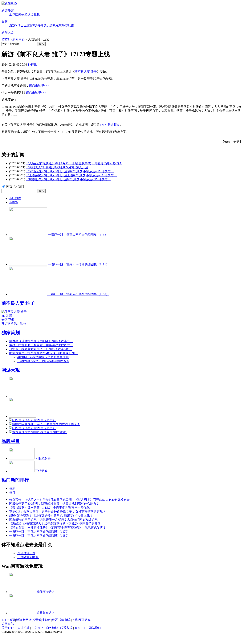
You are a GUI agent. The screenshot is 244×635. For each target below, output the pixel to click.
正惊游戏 (30, 25)
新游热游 (8, 10)
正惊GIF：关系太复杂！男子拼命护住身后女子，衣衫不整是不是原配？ (57, 511)
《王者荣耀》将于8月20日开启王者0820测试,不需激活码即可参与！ (71, 175)
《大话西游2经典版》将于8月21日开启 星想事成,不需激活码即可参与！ (74, 163)
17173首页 (8, 620)
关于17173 (8, 627)
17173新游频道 (110, 124)
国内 (18, 14)
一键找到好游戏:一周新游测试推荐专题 (43, 361)
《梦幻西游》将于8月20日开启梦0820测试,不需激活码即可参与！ (70, 171)
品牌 (5, 21)
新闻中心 (18, 39)
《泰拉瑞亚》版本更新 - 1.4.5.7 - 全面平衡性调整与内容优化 (49, 507)
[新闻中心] (9, 3)
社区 (55, 620)
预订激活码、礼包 (14, 323)
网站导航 (95, 627)
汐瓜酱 (69, 25)
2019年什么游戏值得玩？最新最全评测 (43, 357)
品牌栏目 (11, 441)
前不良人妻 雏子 (86, 71)
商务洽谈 (52, 627)
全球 (12, 14)
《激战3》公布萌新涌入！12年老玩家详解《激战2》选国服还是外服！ (56, 523)
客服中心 (81, 627)
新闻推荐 (15, 198)
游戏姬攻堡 (57, 25)
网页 (9, 186)
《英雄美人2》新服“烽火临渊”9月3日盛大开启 (57, 167)
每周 (12, 488)
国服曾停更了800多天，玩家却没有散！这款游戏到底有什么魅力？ (54, 503)
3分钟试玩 (43, 25)
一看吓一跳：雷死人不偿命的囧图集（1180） (39, 535)
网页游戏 (84, 620)
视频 (61, 620)
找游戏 (36, 620)
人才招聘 (23, 627)
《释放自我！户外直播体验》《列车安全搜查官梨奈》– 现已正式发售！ (57, 527)
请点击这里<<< (39, 85)
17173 (5, 39)
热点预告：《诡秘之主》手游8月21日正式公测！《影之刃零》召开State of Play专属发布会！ (71, 499)
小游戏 (46, 620)
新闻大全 (8, 32)
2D (3, 315)
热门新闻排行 (15, 479)
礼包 (37, 14)
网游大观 (11, 370)
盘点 (30, 14)
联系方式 (66, 627)
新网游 (13, 202)
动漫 (9, 315)
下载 (11, 319)
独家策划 (11, 332)
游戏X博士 (16, 25)
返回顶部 (8, 623)
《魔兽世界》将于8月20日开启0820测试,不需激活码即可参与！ (68, 179)
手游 (24, 14)
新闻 (21, 186)
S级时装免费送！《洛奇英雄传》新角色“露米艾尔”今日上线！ (51, 515)
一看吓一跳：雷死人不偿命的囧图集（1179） (39, 531)
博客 (68, 620)
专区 (5, 319)
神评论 (32, 64)
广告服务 (38, 627)
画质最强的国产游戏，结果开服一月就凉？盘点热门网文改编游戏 (53, 519)
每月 (12, 492)
